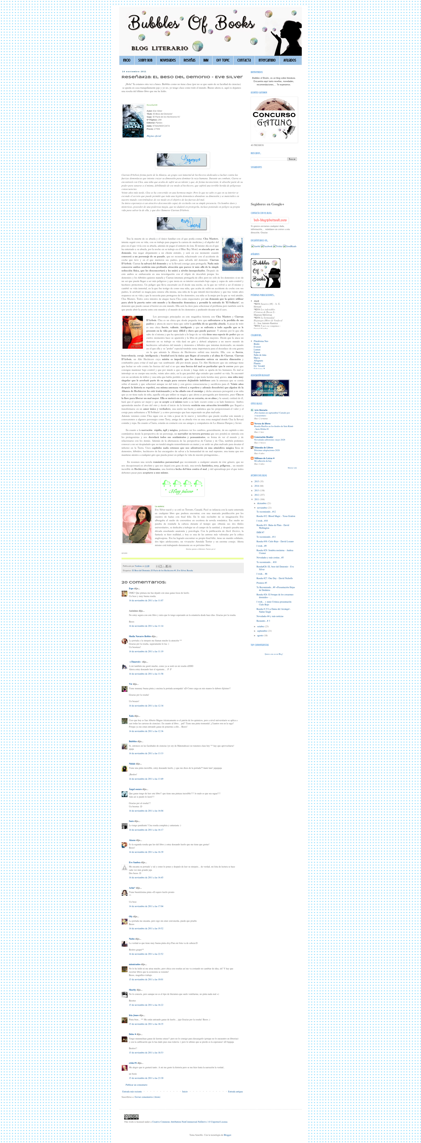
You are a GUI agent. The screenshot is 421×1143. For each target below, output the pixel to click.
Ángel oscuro (135, 789)
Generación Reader (263, 437)
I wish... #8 (262, 573)
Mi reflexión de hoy (263, 460)
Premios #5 (262, 582)
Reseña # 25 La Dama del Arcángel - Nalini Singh (274, 610)
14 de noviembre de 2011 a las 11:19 (146, 651)
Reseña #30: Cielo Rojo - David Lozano (275, 541)
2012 (257, 494)
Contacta (244, 60)
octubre (261, 626)
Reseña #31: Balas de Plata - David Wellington (273, 526)
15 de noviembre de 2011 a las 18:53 (146, 1052)
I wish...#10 (262, 520)
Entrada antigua (235, 1091)
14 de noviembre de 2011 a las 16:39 (146, 851)
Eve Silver (181, 570)
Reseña (190, 570)
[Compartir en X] (163, 566)
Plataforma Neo (261, 341)
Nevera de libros (262, 423)
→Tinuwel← (135, 661)
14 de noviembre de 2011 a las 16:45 (146, 877)
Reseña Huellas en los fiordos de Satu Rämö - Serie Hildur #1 (273, 427)
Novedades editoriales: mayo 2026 (269, 439)
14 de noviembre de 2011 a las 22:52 (146, 953)
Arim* (132, 887)
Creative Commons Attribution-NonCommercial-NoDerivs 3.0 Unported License (189, 1121)
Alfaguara (258, 360)
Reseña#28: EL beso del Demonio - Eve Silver (275, 568)
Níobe (132, 938)
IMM (205, 60)
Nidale (132, 763)
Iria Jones (134, 1015)
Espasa (257, 352)
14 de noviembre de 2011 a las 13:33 (146, 753)
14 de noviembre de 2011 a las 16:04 (146, 810)
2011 (257, 499)
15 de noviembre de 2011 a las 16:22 (146, 1004)
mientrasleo (134, 964)
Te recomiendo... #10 (266, 562)
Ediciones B (259, 368)
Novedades (168, 60)
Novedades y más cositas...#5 (270, 557)
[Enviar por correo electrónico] (157, 566)
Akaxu (132, 840)
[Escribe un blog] (160, 566)
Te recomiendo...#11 (266, 536)
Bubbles (133, 741)
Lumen (257, 349)
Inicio (126, 60)
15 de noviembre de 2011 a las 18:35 (146, 1023)
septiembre (262, 630)
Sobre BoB (145, 60)
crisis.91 (133, 1063)
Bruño (257, 343)
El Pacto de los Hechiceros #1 (163, 570)
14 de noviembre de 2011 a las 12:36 (146, 731)
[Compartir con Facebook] (167, 566)
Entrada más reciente (132, 1091)
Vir (130, 684)
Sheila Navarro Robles (140, 636)
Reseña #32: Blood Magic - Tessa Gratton (276, 516)
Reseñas (190, 60)
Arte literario (260, 410)
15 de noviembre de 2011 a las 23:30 (146, 1078)
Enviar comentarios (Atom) (147, 1096)
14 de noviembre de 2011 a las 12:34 (146, 705)
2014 (257, 485)
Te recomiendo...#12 (266, 511)
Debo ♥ (132, 1034)
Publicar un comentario (136, 1084)
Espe (131, 588)
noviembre (262, 507)
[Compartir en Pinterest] (170, 566)
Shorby (132, 989)
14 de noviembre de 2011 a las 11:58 (146, 673)
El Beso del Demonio (141, 570)
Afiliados (290, 60)
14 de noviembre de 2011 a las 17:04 (146, 906)
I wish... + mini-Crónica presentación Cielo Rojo (274, 603)
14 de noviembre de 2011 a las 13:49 (146, 778)
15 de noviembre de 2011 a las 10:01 (146, 979)
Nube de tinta (260, 354)
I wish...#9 (262, 545)
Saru (131, 821)
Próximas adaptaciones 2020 (267, 450)
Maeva (257, 357)
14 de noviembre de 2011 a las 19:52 (146, 928)
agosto (260, 635)
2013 (257, 490)
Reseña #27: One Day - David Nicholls (275, 578)
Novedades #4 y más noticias (270, 616)
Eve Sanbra (134, 862)
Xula (131, 715)
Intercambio (267, 60)
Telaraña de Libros (263, 447)
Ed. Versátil (259, 365)
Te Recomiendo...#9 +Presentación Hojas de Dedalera (276, 589)
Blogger (227, 1134)
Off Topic (222, 60)
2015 (257, 481)
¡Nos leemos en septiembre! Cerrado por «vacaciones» (272, 414)
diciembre (262, 503)
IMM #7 (260, 532)
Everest (257, 346)
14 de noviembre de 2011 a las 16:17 (146, 829)
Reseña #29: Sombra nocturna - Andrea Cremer (275, 552)
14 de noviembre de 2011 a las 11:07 (146, 600)
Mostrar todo (292, 468)
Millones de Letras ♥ (264, 458)
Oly (131, 916)
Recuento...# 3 (263, 620)
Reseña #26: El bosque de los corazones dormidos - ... (275, 596)
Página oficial (154, 135)
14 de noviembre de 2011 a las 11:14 (146, 625)
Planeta (257, 363)
